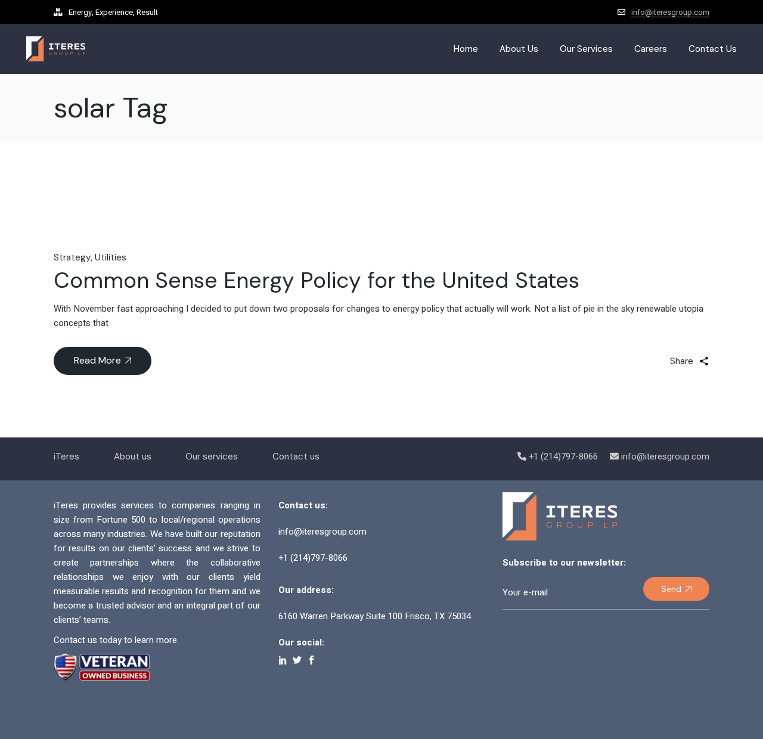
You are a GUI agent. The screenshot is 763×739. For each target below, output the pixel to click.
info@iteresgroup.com (670, 12)
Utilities (110, 257)
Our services (211, 456)
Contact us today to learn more (115, 640)
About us (132, 456)
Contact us (296, 456)
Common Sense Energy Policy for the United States (316, 280)
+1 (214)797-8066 (563, 456)
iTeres (66, 456)
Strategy (72, 257)
